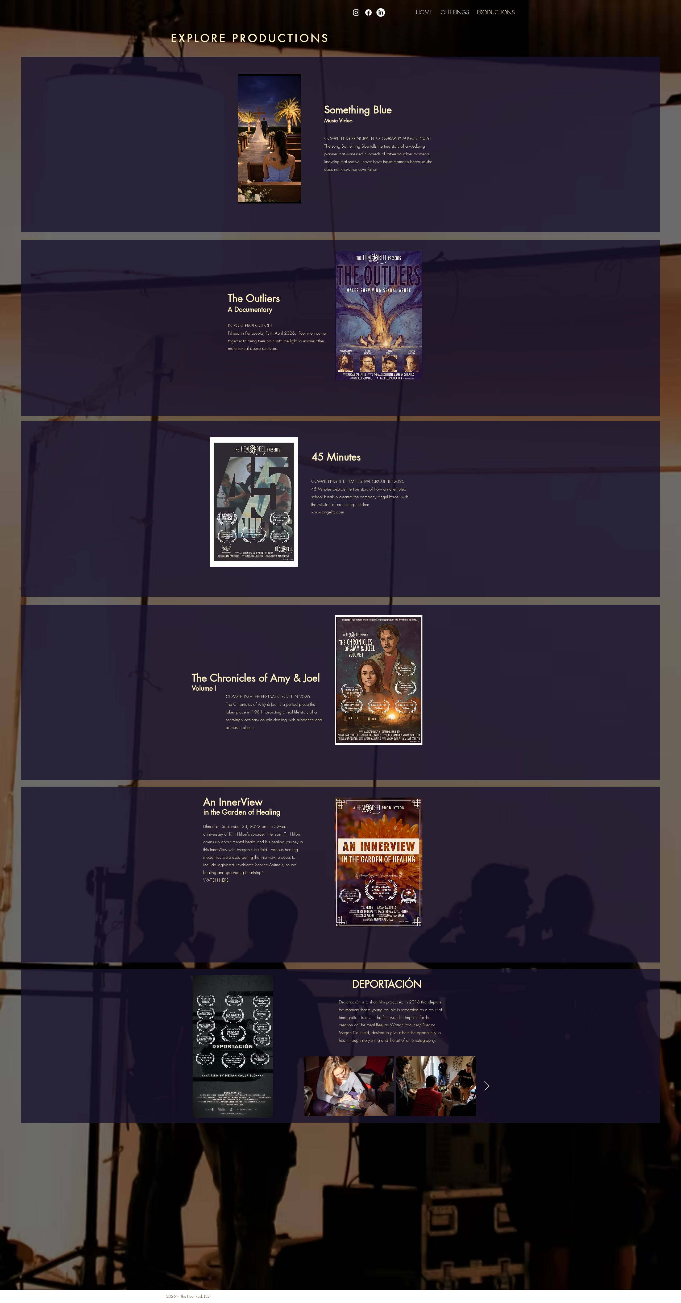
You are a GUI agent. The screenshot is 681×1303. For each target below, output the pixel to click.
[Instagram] (356, 12)
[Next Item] (487, 1086)
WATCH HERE (216, 880)
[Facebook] (368, 12)
